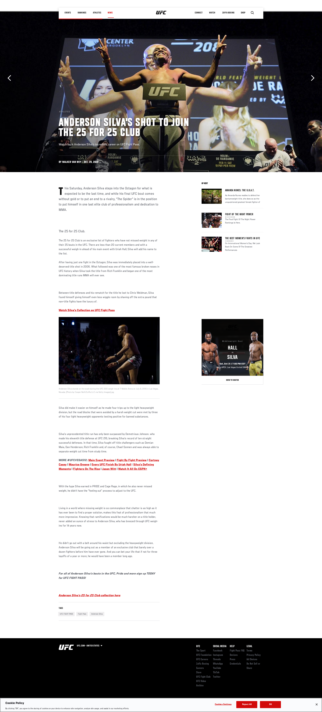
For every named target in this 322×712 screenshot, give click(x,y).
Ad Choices (252, 659)
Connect (199, 12)
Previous (10, 78)
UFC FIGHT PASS (66, 614)
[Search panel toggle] (252, 13)
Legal (249, 646)
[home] (161, 13)
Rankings (82, 12)
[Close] (316, 704)
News (110, 12)
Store (198, 672)
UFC (198, 646)
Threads (217, 659)
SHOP (243, 12)
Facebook (218, 650)
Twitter (216, 676)
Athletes (97, 12)
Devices (234, 655)
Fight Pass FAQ (237, 650)
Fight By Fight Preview (132, 460)
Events (68, 12)
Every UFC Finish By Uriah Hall (111, 464)
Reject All (247, 704)
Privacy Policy (254, 655)
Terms (249, 650)
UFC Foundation (203, 655)
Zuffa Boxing (228, 12)
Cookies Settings (223, 704)
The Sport (200, 650)
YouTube (217, 668)
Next (311, 78)
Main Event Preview (101, 460)
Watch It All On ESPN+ (132, 469)
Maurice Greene (79, 464)
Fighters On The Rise (86, 469)
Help (232, 646)
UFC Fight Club (203, 676)
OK (270, 704)
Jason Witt (109, 469)
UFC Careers (202, 659)
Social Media (219, 646)
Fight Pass (82, 614)
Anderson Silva (97, 614)
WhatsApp (218, 663)
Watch (212, 12)
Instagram (218, 655)
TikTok (216, 672)
